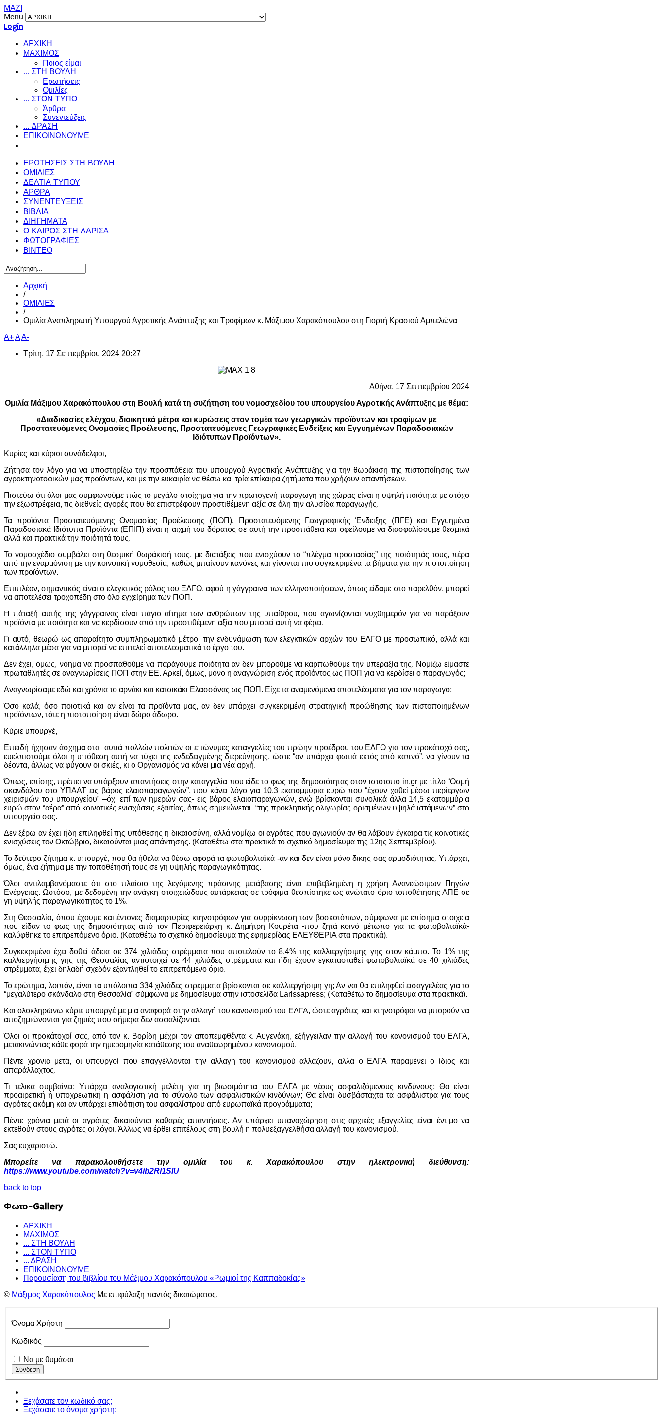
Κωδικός (27, 1341)
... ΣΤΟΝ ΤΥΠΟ (50, 99)
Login (13, 27)
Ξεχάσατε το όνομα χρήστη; (69, 1409)
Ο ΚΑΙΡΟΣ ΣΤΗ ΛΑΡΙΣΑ (66, 231)
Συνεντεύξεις (64, 117)
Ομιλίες (55, 90)
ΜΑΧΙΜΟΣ (41, 54)
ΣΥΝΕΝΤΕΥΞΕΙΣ (53, 202)
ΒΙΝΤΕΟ (37, 251)
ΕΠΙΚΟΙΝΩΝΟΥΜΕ (56, 136)
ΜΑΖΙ (13, 8)
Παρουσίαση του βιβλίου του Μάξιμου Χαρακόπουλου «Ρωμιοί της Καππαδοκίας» (164, 1278)
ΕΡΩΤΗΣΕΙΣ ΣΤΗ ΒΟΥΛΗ (69, 163)
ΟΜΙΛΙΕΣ (39, 173)
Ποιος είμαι (62, 63)
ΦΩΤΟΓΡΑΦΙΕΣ (51, 241)
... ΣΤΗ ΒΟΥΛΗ (49, 72)
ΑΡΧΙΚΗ (37, 44)
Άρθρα (54, 108)
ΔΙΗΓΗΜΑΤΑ (45, 222)
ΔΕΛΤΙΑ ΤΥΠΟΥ (51, 183)
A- (25, 337)
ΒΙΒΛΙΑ (36, 212)
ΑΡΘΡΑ (36, 193)
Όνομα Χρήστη (37, 1323)
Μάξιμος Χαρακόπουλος (53, 1294)
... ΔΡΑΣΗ (40, 127)
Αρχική (35, 285)
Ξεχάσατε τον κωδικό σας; (67, 1401)
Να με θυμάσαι (48, 1360)
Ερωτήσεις (61, 81)
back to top (22, 1187)
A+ (9, 337)
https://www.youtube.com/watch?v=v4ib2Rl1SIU (91, 1171)
